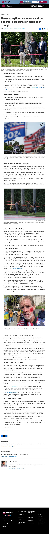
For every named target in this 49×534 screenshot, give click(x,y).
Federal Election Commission (10, 392)
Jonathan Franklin (21, 28)
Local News (30, 514)
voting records (14, 386)
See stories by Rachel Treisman (9, 456)
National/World (31, 520)
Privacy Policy (40, 523)
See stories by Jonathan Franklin (16, 468)
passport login (27, 1)
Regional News (30, 517)
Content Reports (41, 522)
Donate (44, 1)
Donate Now (40, 511)
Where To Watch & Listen (21, 523)
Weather (39, 514)
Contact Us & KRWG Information (31, 512)
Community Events (21, 514)
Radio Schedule (21, 519)
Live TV (36, 2)
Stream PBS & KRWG (22, 511)
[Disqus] (24, 491)
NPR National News (5, 14)
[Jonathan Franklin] (4, 463)
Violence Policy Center (17, 268)
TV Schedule (20, 517)
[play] (3, 6)
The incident (7, 84)
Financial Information (42, 521)
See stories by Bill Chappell (8, 446)
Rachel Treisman (13, 28)
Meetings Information (42, 519)
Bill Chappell (7, 28)
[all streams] (47, 6)
